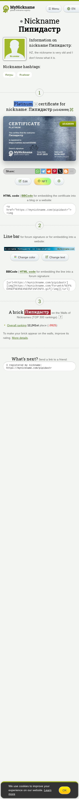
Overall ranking (17, 325)
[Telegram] (43, 171)
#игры (9, 74)
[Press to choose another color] (39, 249)
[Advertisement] (39, 423)
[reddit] (48, 171)
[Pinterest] (54, 171)
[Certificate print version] (59, 181)
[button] (71, 9)
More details (20, 337)
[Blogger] (65, 171)
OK (65, 790)
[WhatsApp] (37, 171)
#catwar (24, 74)
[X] (60, 171)
